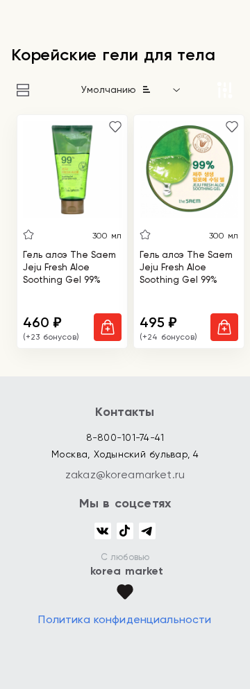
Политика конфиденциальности (124, 619)
